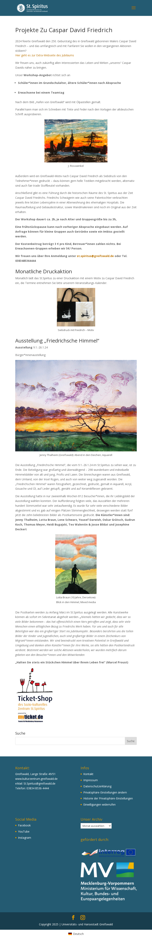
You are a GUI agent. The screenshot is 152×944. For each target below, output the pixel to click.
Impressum (90, 780)
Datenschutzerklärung (97, 786)
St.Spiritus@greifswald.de (39, 783)
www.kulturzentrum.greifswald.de (36, 779)
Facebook (24, 825)
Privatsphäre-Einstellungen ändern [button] (105, 792)
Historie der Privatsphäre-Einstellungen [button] (108, 798)
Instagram (24, 837)
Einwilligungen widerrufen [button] (99, 804)
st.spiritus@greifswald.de (95, 256)
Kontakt (88, 774)
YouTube (23, 831)
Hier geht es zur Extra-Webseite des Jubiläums (44, 55)
